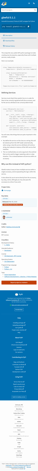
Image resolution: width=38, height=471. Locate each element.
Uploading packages (18, 325)
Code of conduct (18, 387)
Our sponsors (19, 352)
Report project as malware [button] (19, 282)
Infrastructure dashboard (18, 345)
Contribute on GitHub (18, 364)
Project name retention (18, 330)
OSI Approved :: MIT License (12, 256)
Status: (19, 305)
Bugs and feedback (19, 362)
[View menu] (29, 3)
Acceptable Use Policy (18, 391)
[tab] (19, 35)
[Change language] (34, 3)
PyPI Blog (18, 342)
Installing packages (18, 323)
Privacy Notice (18, 389)
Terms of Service (18, 382)
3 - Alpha (7, 245)
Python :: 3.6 (8, 269)
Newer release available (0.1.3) (12, 205)
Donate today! (19, 309)
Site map (29, 467)
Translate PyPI (18, 367)
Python (6, 267)
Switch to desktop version (19, 397)
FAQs (19, 332)
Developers (7, 250)
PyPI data (5, 198)
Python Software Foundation (18, 299)
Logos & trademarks (19, 350)
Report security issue (19, 384)
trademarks (8, 465)
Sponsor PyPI (19, 369)
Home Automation (10, 275)
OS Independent (9, 261)
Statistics (19, 347)
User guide (18, 328)
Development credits (18, 372)
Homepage (7, 190)
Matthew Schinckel (12, 227)
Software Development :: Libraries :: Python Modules (20, 277)
